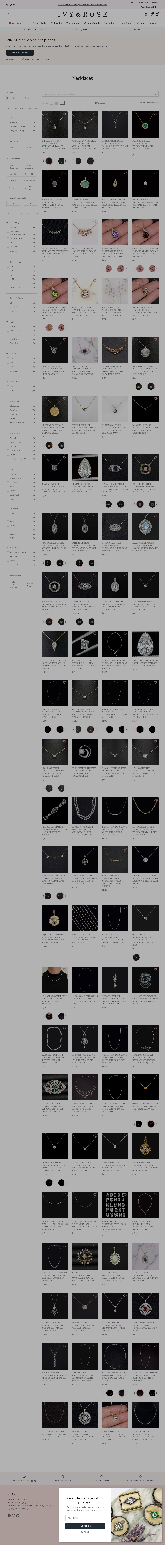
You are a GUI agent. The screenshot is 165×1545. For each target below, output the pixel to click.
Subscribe (85, 1526)
